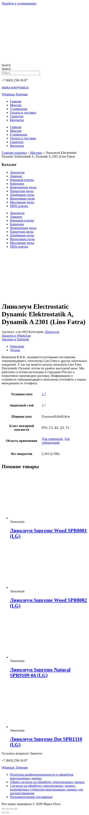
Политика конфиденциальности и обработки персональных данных (41, 776)
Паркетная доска (22, 191)
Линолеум (17, 172)
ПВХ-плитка (19, 206)
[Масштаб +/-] (3, 808)
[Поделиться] (11, 808)
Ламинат (16, 176)
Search (6, 65)
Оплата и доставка (23, 112)
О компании (18, 109)
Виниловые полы (22, 198)
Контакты (17, 120)
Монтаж (16, 105)
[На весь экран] (7, 808)
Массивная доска (22, 202)
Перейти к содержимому (19, 3)
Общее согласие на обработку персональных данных (47, 782)
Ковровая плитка (22, 180)
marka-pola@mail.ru (15, 87)
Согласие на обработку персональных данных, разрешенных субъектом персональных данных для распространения (46, 789)
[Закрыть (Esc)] (15, 808)
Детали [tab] (15, 350)
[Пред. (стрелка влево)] (3, 812)
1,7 (44, 394)
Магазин (36, 152)
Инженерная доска (23, 187)
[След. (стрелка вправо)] (7, 812)
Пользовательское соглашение (31, 797)
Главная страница (14, 152)
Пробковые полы (22, 195)
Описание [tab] (17, 346)
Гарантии (16, 116)
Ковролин (17, 183)
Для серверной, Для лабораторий (56, 440)
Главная (15, 101)
